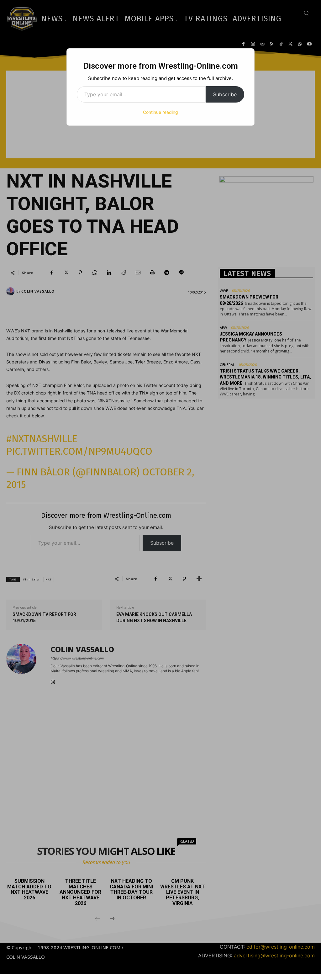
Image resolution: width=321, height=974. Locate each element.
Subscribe (225, 94)
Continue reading (160, 112)
